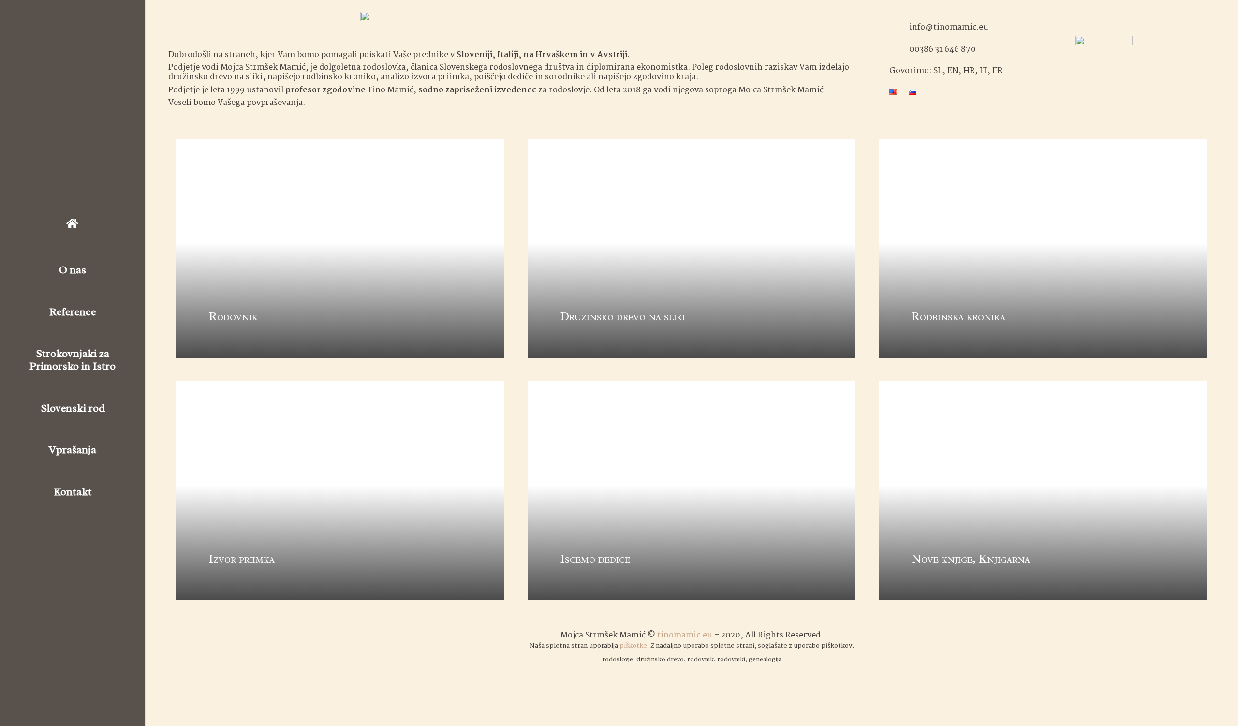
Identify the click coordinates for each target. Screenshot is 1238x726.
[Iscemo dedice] (692, 490)
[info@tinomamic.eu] (899, 27)
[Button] (72, 223)
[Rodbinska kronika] (1043, 248)
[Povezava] (1104, 60)
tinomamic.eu (684, 635)
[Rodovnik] (340, 248)
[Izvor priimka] (340, 490)
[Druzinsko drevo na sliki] (692, 248)
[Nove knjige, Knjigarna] (1043, 490)
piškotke (633, 646)
